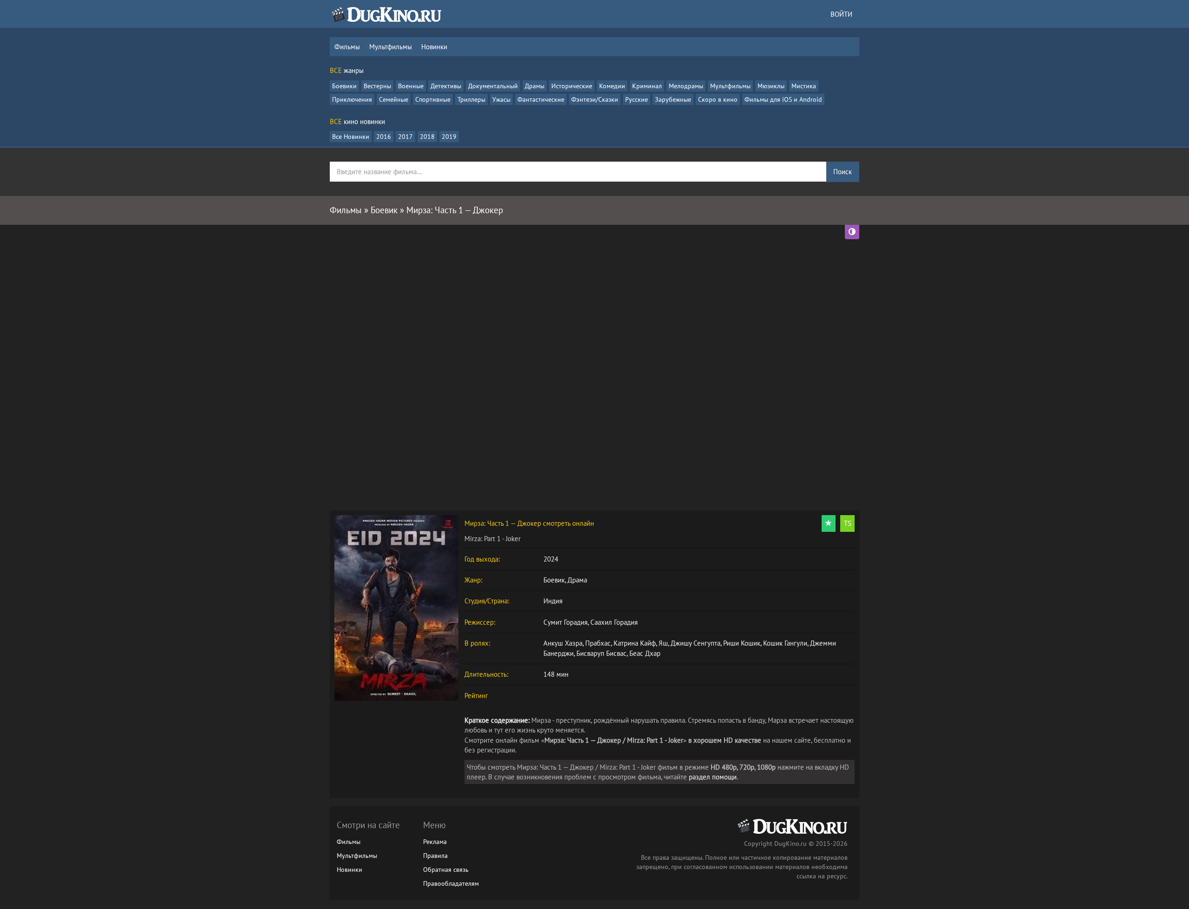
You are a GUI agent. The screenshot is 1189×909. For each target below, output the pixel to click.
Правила (435, 855)
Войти (841, 14)
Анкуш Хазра (562, 643)
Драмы (534, 86)
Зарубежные (673, 99)
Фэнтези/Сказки (594, 99)
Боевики (344, 86)
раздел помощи (713, 776)
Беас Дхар (644, 653)
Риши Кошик (741, 643)
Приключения (352, 99)
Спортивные (433, 99)
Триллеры (471, 99)
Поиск (842, 171)
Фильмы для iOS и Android (783, 99)
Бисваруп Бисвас (601, 653)
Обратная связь (446, 869)
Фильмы (347, 46)
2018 (427, 136)
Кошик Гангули (785, 643)
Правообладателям (451, 883)
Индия (552, 600)
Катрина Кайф (635, 643)
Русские (636, 99)
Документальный (493, 86)
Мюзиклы (771, 86)
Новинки (434, 46)
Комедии (612, 86)
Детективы (446, 86)
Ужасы (501, 99)
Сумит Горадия (565, 622)
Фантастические (540, 99)
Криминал (647, 86)
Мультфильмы (390, 46)
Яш (663, 643)
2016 (383, 136)
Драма (577, 579)
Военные (411, 86)
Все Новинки (350, 136)
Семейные (393, 99)
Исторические (571, 86)
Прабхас (598, 643)
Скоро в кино (718, 99)
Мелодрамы (686, 86)
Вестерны (377, 86)
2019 (449, 136)
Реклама (435, 841)
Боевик (554, 579)
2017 (405, 136)
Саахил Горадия (614, 622)
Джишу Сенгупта (695, 643)
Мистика (803, 86)
